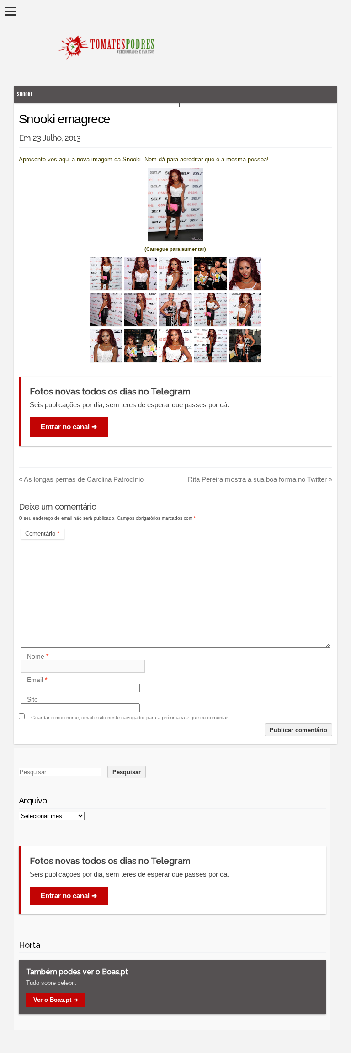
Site (32, 699)
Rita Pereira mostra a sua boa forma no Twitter (260, 479)
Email (37, 680)
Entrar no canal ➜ (69, 427)
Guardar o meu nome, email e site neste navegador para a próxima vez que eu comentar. (130, 717)
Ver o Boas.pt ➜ (55, 999)
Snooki (24, 94)
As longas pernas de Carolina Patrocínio (81, 479)
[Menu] (10, 11)
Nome (37, 656)
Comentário (42, 533)
